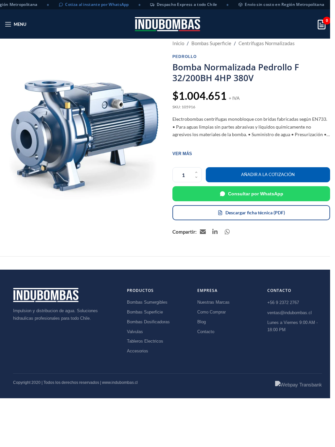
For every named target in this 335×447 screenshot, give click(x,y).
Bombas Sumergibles (147, 302)
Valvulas (135, 331)
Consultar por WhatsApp (255, 193)
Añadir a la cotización (268, 174)
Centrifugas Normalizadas (266, 43)
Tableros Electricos (145, 341)
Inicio (178, 43)
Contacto (205, 331)
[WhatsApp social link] (228, 232)
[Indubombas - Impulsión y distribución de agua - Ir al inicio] (46, 295)
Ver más (182, 153)
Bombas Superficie (211, 43)
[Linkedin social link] (215, 232)
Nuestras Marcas (213, 302)
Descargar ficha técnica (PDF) (255, 212)
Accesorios (137, 351)
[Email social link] (203, 232)
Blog (201, 321)
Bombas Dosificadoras (148, 321)
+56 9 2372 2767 (283, 302)
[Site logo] (167, 24)
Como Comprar (211, 312)
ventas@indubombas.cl (289, 312)
